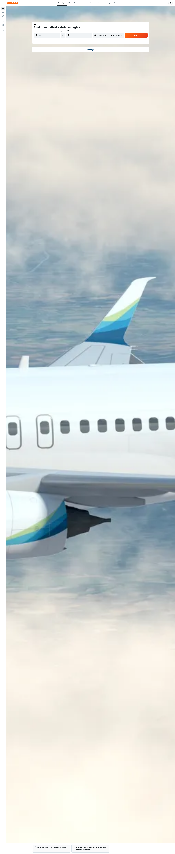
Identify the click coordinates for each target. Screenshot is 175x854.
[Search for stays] (3, 12)
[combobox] (38, 31)
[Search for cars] (3, 16)
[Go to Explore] (3, 21)
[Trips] (3, 30)
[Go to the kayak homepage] (12, 3)
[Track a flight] (3, 25)
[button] (3, 3)
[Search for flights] (3, 8)
